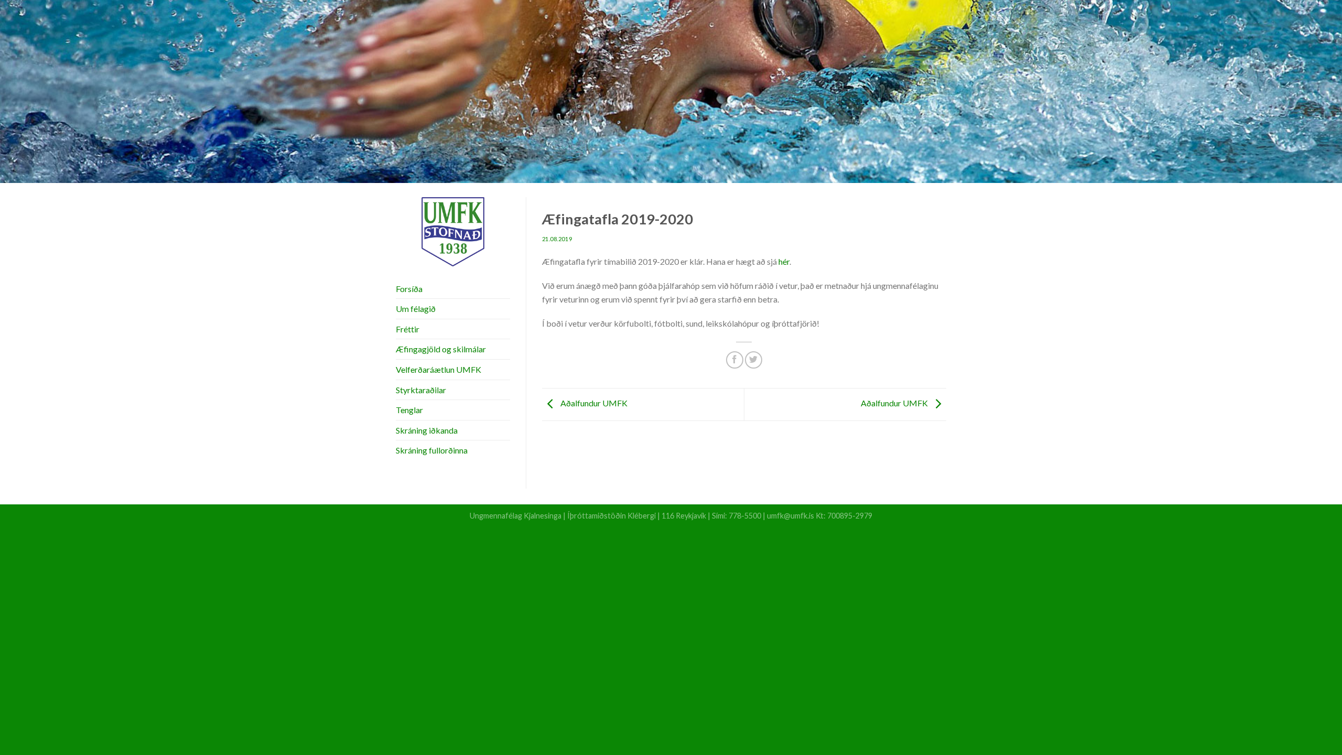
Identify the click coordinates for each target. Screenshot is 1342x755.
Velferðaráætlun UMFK (438, 369)
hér (783, 261)
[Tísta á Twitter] (753, 360)
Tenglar (409, 410)
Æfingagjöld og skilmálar (441, 349)
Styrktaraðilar (421, 390)
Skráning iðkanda (427, 430)
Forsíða (409, 289)
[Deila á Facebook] (734, 360)
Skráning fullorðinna (432, 450)
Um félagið (416, 309)
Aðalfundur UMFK (593, 403)
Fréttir (407, 329)
